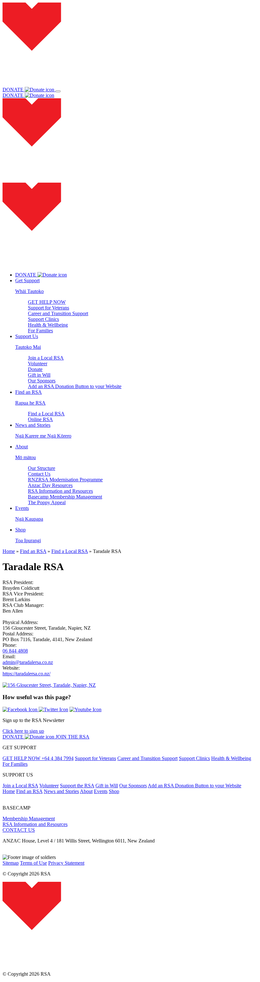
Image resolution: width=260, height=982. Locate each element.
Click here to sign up (23, 731)
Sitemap (11, 863)
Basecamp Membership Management (65, 496)
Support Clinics (43, 319)
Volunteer (37, 363)
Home (9, 551)
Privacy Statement (66, 863)
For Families (40, 330)
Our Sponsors (41, 380)
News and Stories (61, 791)
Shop (114, 791)
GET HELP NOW (47, 302)
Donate (35, 369)
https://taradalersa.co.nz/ (26, 673)
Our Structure (41, 468)
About (86, 791)
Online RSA (40, 419)
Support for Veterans (48, 307)
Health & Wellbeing (48, 325)
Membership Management (29, 818)
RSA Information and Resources (60, 491)
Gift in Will (39, 375)
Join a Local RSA (46, 358)
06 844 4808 (15, 651)
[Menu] (58, 91)
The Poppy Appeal (47, 502)
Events (100, 791)
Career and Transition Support (58, 313)
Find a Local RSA (46, 413)
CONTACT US (19, 830)
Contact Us (39, 474)
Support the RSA (77, 785)
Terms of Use (33, 863)
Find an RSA (33, 551)
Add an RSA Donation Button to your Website (74, 386)
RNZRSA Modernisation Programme (65, 479)
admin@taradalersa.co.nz (28, 662)
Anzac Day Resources (50, 485)
